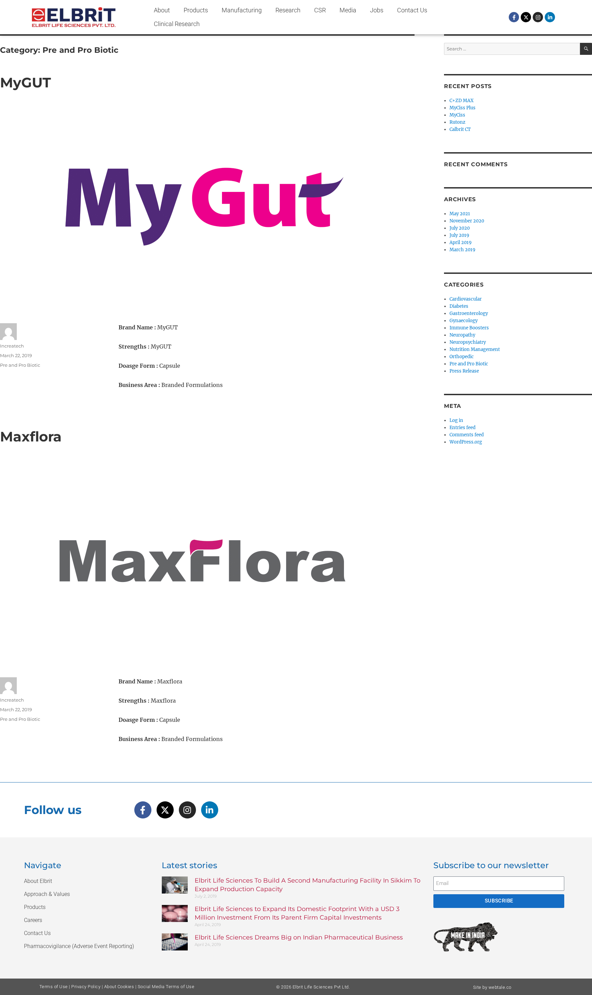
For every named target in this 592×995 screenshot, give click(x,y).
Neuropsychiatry (467, 342)
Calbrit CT (460, 129)
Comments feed (466, 435)
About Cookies (119, 986)
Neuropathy (462, 335)
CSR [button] (320, 10)
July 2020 (459, 228)
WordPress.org (465, 442)
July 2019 (459, 235)
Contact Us (412, 10)
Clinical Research (177, 23)
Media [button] (348, 10)
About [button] (162, 10)
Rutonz (457, 122)
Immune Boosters (469, 328)
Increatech (12, 346)
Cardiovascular (465, 299)
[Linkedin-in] (550, 17)
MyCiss (457, 115)
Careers (33, 920)
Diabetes (458, 306)
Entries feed (462, 427)
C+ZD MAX (461, 101)
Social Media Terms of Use (166, 986)
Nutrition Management (474, 349)
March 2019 (462, 250)
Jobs (376, 10)
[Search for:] (512, 49)
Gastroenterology (468, 313)
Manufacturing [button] (242, 10)
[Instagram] (538, 17)
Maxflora (31, 436)
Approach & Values (47, 894)
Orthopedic (461, 357)
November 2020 (466, 221)
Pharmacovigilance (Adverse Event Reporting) (79, 946)
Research (287, 10)
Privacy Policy (85, 986)
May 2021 (459, 214)
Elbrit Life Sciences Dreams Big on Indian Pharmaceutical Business (299, 937)
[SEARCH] (586, 49)
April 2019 (460, 242)
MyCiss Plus (462, 108)
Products (196, 10)
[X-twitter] (526, 17)
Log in (456, 420)
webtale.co (500, 987)
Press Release (464, 371)
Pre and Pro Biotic (20, 365)
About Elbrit (38, 881)
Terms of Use (53, 986)
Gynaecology (463, 321)
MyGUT (25, 82)
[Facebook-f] (514, 17)
